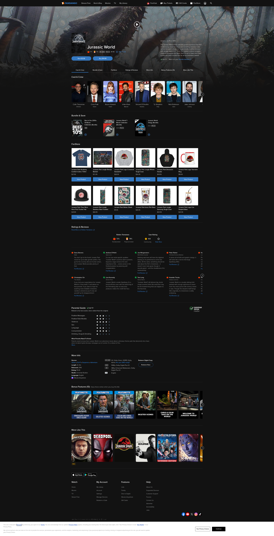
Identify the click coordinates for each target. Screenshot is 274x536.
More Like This (188, 70)
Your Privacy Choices (202, 529)
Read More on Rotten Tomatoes (82, 230)
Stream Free (76, 497)
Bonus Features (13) (168, 70)
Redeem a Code (102, 500)
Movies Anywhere (127, 497)
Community (147, 242)
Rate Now (158, 242)
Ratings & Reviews (132, 70)
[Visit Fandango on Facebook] (183, 514)
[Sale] (81, 448)
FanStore (114, 70)
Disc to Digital (125, 494)
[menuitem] (181, 3)
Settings (99, 494)
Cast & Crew (80, 70)
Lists (122, 487)
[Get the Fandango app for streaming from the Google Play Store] (90, 475)
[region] (137, 529)
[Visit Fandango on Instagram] (196, 514)
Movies (74, 490)
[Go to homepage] (70, 3)
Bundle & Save (97, 70)
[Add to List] (86, 135)
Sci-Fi (79, 362)
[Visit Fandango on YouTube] (187, 514)
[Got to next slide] (202, 94)
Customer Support (152, 494)
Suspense (85, 362)
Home (74, 487)
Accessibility (150, 507)
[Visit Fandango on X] (192, 514)
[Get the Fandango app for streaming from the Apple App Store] (77, 475)
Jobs (147, 510)
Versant (19, 525)
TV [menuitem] (115, 3)
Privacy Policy (73, 525)
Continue (218, 529)
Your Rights (140, 525)
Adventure (93, 362)
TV (72, 494)
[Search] (211, 3)
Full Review (78, 269)
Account (99, 490)
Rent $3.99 (81, 58)
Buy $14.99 (102, 58)
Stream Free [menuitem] (86, 3)
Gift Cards (124, 500)
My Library (100, 487)
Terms (43, 525)
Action (74, 362)
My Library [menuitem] (123, 3)
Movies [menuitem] (107, 3)
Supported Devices (152, 490)
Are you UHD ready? (123, 362)
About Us (149, 487)
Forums (148, 497)
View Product (81, 179)
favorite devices (184, 59)
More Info (149, 70)
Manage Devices (102, 497)
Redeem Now (145, 365)
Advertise (149, 503)
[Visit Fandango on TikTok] (200, 514)
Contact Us (149, 500)
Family (123, 490)
